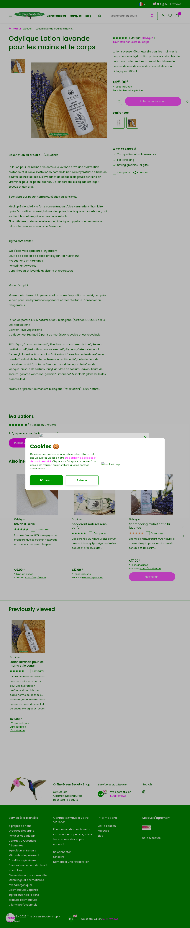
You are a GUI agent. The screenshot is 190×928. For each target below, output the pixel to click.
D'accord (46, 480)
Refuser (82, 480)
